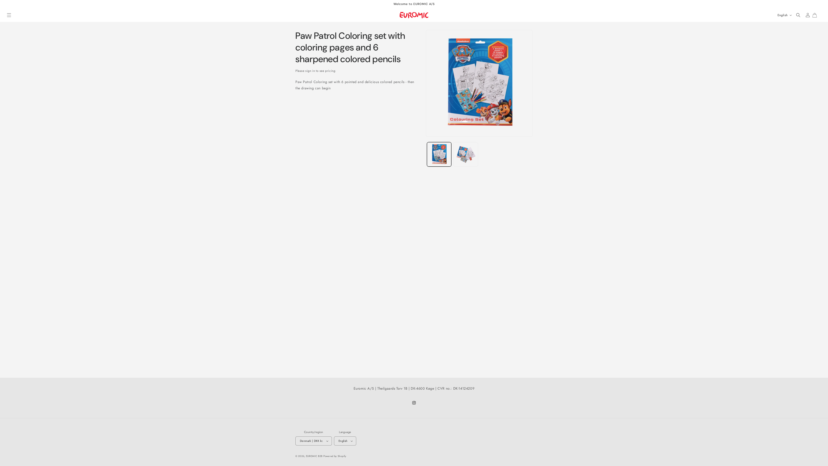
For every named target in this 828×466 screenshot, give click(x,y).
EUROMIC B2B (314, 456)
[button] (9, 15)
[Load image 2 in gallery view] (465, 154)
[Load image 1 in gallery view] (439, 154)
